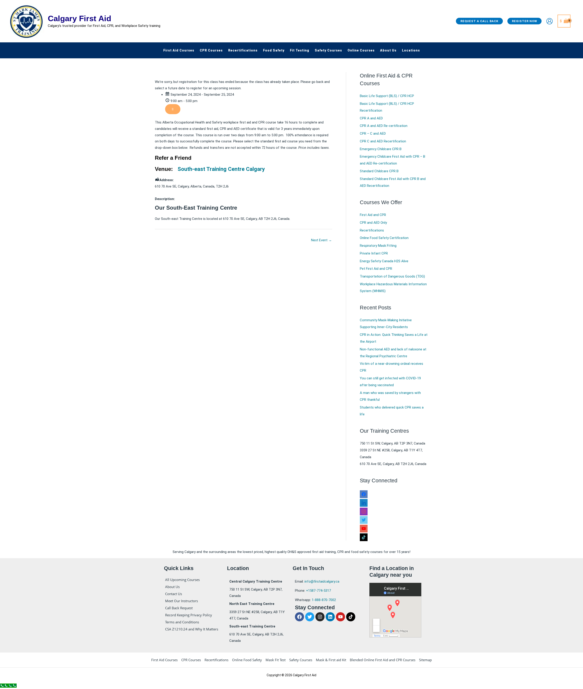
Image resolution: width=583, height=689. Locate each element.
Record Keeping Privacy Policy (188, 615)
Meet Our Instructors (181, 601)
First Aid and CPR (373, 215)
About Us (172, 586)
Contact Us (173, 593)
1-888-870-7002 (324, 600)
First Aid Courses (164, 660)
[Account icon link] (549, 21)
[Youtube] (364, 528)
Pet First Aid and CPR (376, 269)
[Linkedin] (364, 502)
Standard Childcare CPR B (379, 171)
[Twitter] (364, 519)
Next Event (321, 240)
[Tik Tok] (364, 536)
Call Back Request (179, 608)
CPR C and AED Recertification (383, 141)
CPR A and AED (371, 118)
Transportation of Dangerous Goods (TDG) (392, 276)
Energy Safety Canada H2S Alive (384, 261)
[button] (479, 21)
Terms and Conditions (182, 622)
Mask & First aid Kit (331, 660)
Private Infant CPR (374, 253)
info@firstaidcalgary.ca (321, 581)
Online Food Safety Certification (384, 238)
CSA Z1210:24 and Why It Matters (191, 629)
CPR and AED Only (373, 223)
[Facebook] (364, 493)
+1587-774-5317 (318, 591)
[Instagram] (364, 510)
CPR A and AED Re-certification (383, 126)
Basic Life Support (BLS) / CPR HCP (387, 96)
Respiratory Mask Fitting (378, 246)
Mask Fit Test (276, 660)
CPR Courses (191, 660)
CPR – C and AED (373, 133)
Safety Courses (300, 660)
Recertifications (372, 230)
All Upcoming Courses (182, 579)
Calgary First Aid (79, 18)
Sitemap (425, 660)
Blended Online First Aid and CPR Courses (382, 660)
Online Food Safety (247, 660)
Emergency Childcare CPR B (380, 149)
